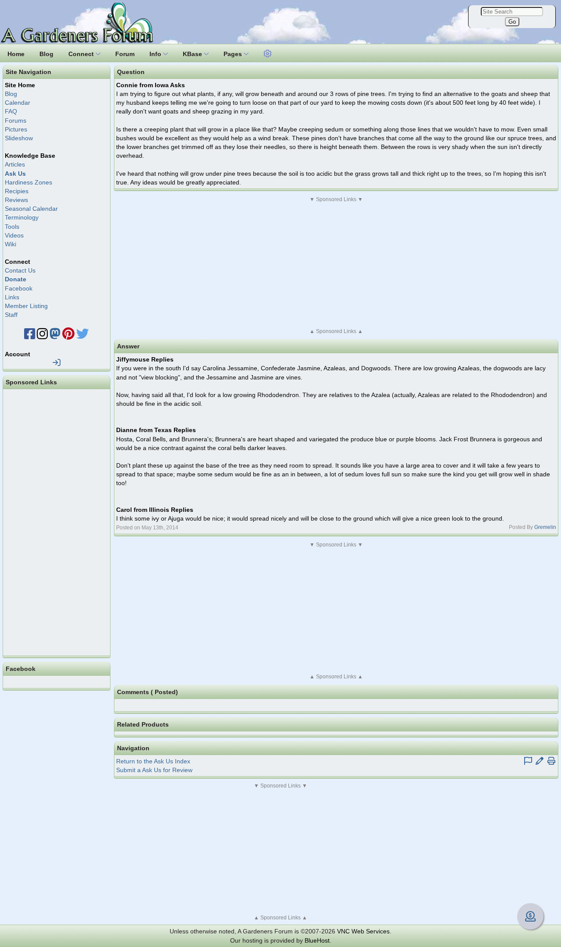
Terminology (22, 217)
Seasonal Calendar (31, 208)
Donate (15, 279)
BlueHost (317, 940)
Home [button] (16, 53)
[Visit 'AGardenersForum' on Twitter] (82, 336)
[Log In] (56, 362)
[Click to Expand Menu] (266, 53)
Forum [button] (125, 53)
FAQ (11, 111)
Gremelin (545, 527)
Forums (15, 120)
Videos (14, 235)
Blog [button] (46, 53)
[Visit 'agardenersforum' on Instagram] (42, 336)
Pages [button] (234, 53)
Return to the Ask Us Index (153, 761)
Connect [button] (82, 53)
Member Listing (26, 305)
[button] (268, 52)
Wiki (10, 244)
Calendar (17, 102)
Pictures (16, 129)
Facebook (18, 288)
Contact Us (20, 270)
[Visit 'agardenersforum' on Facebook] (29, 336)
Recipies (16, 191)
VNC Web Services (363, 931)
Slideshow (19, 138)
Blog (11, 93)
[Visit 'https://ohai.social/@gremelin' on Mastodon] (55, 336)
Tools (12, 226)
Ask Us (15, 173)
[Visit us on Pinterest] (68, 336)
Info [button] (156, 53)
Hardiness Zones (28, 182)
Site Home (20, 85)
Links (12, 297)
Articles (15, 164)
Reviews (16, 199)
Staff (11, 314)
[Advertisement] (336, 265)
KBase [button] (193, 53)
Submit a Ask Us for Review (154, 769)
